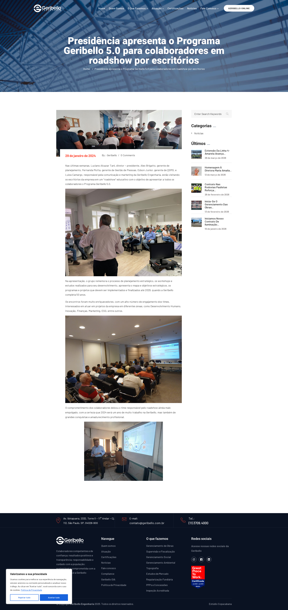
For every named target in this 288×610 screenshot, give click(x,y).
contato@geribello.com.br (146, 523)
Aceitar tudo (54, 597)
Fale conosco (208, 8)
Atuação (157, 8)
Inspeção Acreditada (157, 590)
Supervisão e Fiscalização (160, 551)
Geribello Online (239, 8)
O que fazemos (137, 8)
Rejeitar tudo (24, 597)
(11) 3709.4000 (198, 523)
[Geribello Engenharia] (47, 7)
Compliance (107, 573)
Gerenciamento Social (158, 556)
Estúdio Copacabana (220, 603)
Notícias (192, 8)
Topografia (152, 568)
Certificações (175, 8)
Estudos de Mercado (157, 573)
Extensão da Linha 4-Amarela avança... (217, 152)
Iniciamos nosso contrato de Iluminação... (214, 221)
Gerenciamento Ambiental (160, 562)
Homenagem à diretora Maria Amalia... (218, 169)
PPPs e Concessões (157, 584)
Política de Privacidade (31, 590)
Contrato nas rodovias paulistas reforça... (216, 187)
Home (101, 8)
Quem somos (116, 8)
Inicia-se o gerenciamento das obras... (216, 204)
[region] (39, 586)
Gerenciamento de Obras (159, 545)
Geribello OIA (108, 579)
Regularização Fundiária (159, 579)
